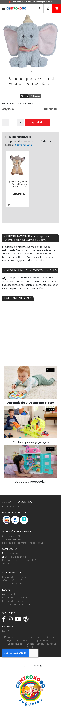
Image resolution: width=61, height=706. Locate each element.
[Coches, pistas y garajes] (30, 422)
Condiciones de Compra (16, 604)
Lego (9, 640)
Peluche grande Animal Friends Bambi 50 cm (19, 184)
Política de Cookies (13, 601)
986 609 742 (11, 553)
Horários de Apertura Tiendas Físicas (22, 542)
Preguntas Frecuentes (14, 506)
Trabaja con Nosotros (14, 583)
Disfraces (51, 637)
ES (3, 630)
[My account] (47, 8)
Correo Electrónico (15, 556)
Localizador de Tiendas (15, 577)
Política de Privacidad (14, 597)
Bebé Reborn (46, 640)
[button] (29, 71)
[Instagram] (11, 620)
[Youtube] (18, 620)
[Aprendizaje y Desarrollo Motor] (30, 382)
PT (8, 630)
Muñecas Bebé (13, 643)
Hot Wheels (20, 640)
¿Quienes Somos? (12, 580)
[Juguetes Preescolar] (30, 461)
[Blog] (26, 620)
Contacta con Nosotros (15, 536)
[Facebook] (4, 620)
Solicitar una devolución (15, 539)
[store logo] (16, 7)
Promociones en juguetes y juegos (24, 637)
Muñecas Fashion (34, 643)
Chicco (33, 640)
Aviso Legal (8, 594)
